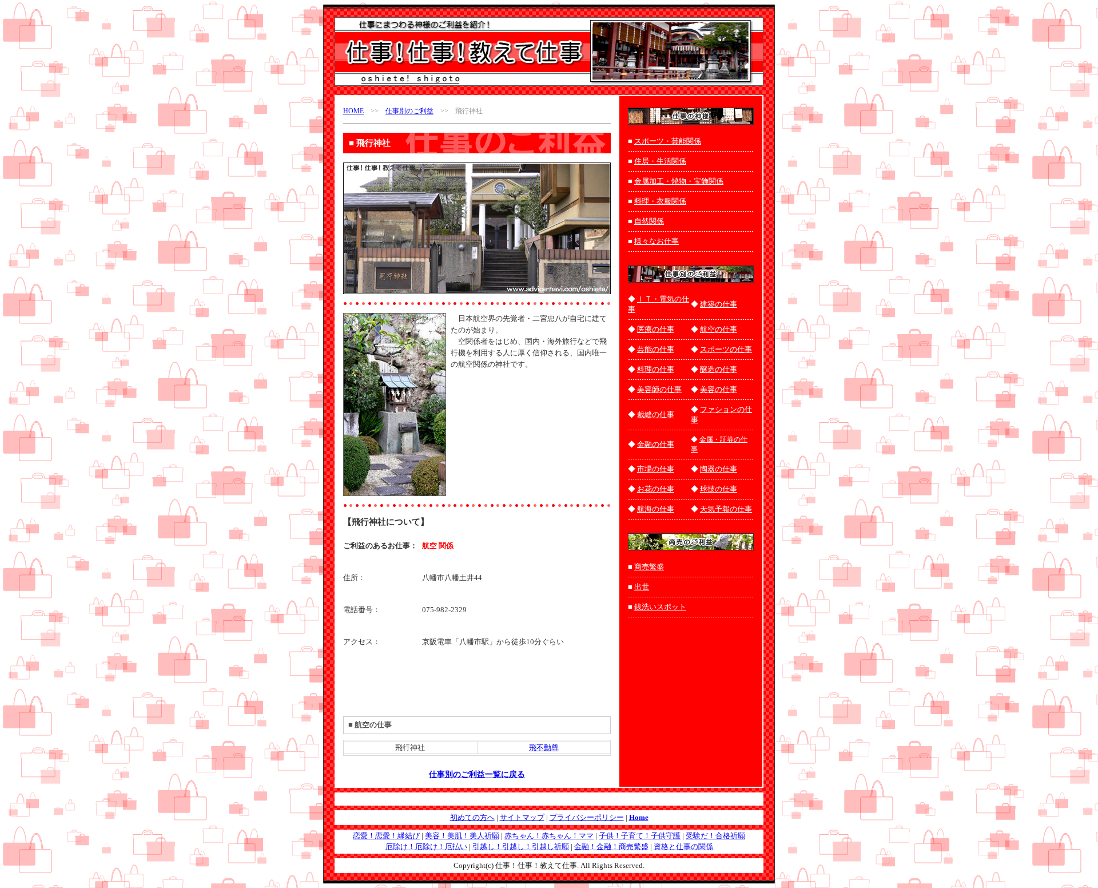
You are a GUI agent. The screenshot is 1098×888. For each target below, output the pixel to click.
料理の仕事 (655, 369)
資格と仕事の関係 (683, 846)
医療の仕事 (655, 329)
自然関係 (649, 221)
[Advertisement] (517, 391)
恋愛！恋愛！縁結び (386, 835)
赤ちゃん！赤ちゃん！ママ (549, 835)
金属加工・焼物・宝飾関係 (678, 181)
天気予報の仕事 (726, 509)
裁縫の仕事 (655, 414)
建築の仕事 (718, 304)
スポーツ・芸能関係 (667, 141)
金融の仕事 (655, 444)
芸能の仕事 (655, 349)
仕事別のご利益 (409, 111)
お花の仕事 (655, 489)
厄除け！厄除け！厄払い (426, 846)
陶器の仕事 (718, 469)
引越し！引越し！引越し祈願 (520, 846)
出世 (641, 586)
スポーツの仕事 (726, 349)
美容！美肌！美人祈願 (462, 835)
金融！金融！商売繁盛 (611, 846)
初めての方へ (472, 817)
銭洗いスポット (660, 606)
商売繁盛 (649, 566)
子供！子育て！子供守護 (640, 835)
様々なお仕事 (656, 241)
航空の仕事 (718, 329)
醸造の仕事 (718, 369)
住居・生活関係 (660, 161)
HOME (353, 111)
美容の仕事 (718, 389)
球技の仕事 (718, 489)
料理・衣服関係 (660, 201)
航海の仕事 (655, 509)
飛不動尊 (544, 747)
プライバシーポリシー (587, 817)
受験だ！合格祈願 (715, 835)
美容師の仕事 (659, 389)
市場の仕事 (655, 469)
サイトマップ (522, 817)
